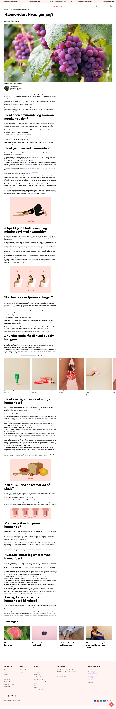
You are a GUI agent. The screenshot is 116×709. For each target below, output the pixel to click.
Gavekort (22, 672)
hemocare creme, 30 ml (10, 390)
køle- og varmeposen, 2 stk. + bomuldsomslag (43, 390)
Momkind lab (37, 674)
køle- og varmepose (27, 164)
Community (37, 672)
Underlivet (15, 9)
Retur (5, 676)
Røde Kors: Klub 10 (38, 689)
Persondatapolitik (8, 686)
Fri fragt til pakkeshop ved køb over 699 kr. (41, 1)
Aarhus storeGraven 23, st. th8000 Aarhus (92, 678)
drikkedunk (38, 423)
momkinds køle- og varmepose (28, 355)
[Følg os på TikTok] (15, 696)
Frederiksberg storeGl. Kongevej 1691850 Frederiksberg (92, 671)
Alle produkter (23, 669)
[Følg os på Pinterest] (12, 696)
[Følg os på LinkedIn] (19, 696)
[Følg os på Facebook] (5, 696)
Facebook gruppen (38, 679)
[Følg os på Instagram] (9, 696)
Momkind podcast (38, 676)
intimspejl (61, 390)
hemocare (35, 172)
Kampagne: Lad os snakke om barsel (41, 682)
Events (35, 669)
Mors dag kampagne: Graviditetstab (39, 686)
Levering (6, 674)
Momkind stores (8, 689)
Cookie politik (7, 681)
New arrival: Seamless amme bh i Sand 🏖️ (68, 1)
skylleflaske (89, 390)
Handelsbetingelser (9, 684)
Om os (6, 669)
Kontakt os (7, 679)
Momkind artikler (8, 9)
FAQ (5, 672)
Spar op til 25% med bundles (17, 1)
